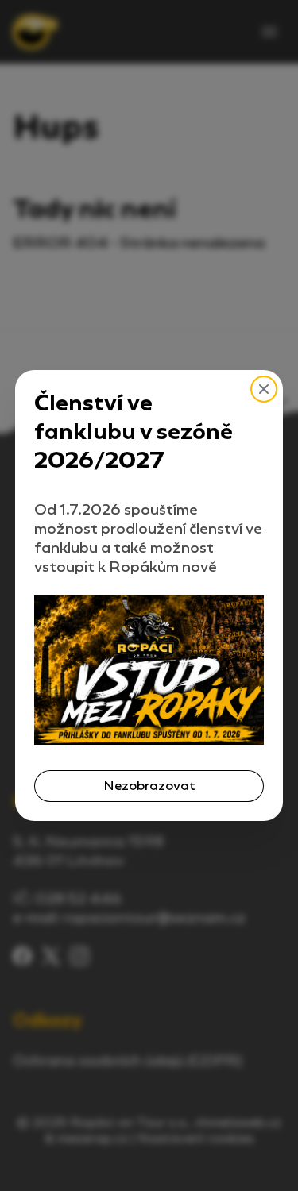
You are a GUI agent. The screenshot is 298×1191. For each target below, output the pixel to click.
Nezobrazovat (149, 785)
